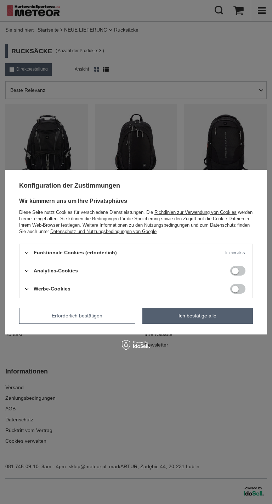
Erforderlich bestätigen (77, 316)
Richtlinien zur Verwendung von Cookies (195, 212)
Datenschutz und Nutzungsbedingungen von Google (103, 231)
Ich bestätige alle (197, 316)
